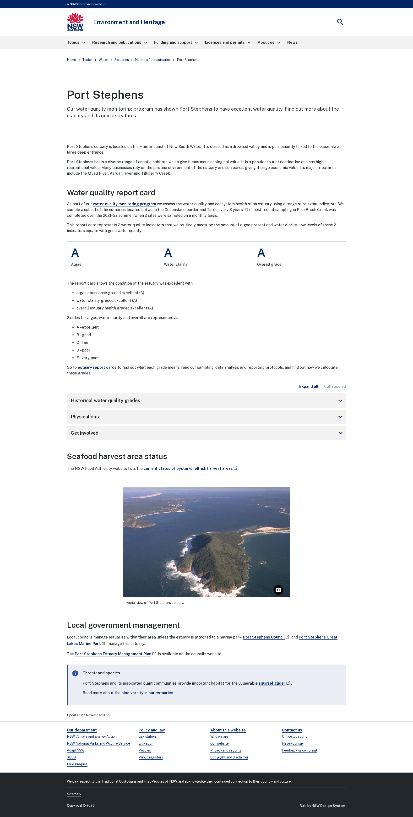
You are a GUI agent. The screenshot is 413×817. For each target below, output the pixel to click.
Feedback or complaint (299, 750)
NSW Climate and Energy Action (92, 736)
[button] (75, 42)
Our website (219, 743)
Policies (145, 750)
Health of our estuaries (153, 60)
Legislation (147, 736)
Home (71, 60)
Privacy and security (225, 750)
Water (103, 60)
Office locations (294, 736)
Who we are (219, 736)
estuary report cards (97, 367)
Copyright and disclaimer (229, 757)
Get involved (207, 433)
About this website (228, 730)
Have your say (293, 743)
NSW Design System (328, 806)
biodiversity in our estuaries (147, 693)
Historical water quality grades (207, 400)
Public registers (151, 757)
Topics (87, 60)
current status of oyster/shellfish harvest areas (188, 468)
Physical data (207, 416)
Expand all (308, 386)
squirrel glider (272, 683)
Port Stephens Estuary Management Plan (113, 654)
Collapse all (335, 386)
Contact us (292, 730)
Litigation (146, 743)
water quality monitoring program (124, 204)
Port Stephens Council (264, 637)
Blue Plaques (77, 764)
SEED (71, 757)
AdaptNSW (75, 750)
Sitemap (74, 794)
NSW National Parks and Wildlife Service (98, 743)
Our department (82, 730)
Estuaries (121, 60)
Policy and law (152, 730)
